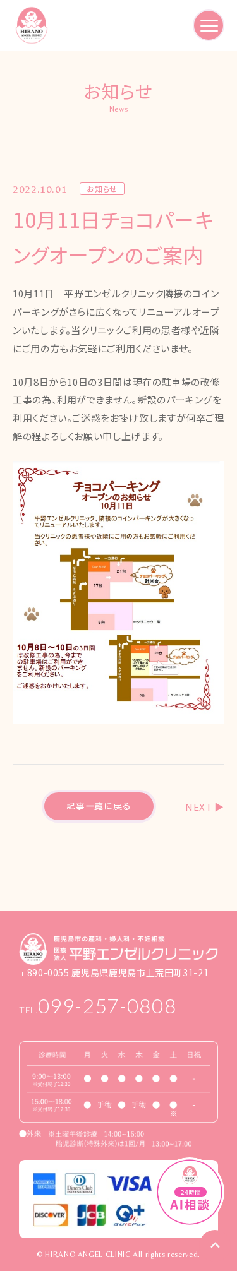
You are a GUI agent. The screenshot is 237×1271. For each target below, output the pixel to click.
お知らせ (102, 189)
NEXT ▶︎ (204, 806)
